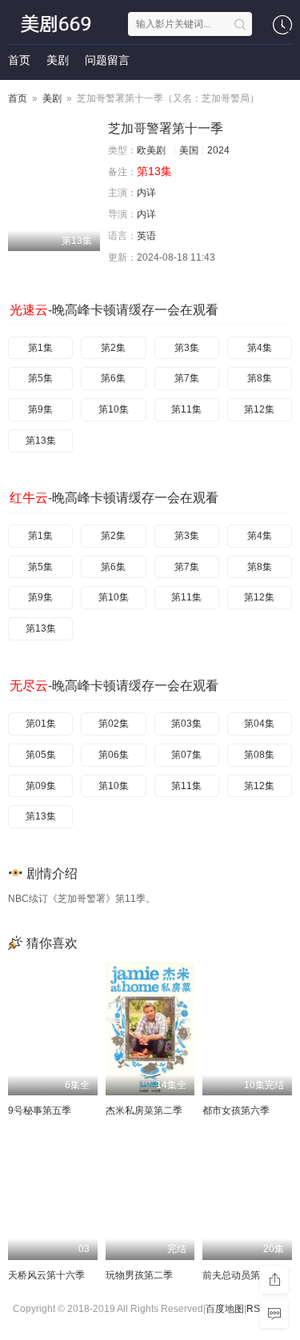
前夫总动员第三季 (240, 1275)
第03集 (186, 723)
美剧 (57, 60)
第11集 (186, 409)
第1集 (40, 347)
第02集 (113, 723)
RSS (256, 1308)
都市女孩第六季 (236, 1110)
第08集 (259, 754)
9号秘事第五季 (39, 1110)
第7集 (186, 378)
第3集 (186, 347)
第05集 (41, 754)
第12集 (259, 409)
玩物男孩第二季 (139, 1275)
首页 (19, 60)
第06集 (113, 754)
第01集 (41, 723)
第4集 (259, 347)
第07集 (186, 754)
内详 (146, 192)
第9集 (40, 409)
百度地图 (225, 1308)
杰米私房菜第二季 (144, 1110)
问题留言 (107, 60)
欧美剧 (151, 150)
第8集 (259, 378)
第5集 (40, 378)
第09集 (41, 786)
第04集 (259, 723)
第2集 (113, 347)
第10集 (113, 409)
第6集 (113, 378)
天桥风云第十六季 (46, 1275)
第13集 (41, 440)
